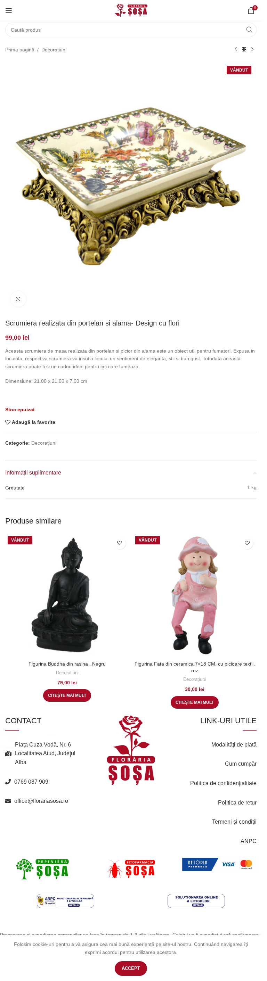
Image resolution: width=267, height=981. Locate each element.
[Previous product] (236, 50)
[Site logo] (131, 10)
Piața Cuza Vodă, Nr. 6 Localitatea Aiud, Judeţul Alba (45, 753)
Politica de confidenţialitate (223, 783)
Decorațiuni (53, 49)
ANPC (249, 841)
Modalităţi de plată (234, 745)
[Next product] (252, 50)
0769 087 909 (31, 782)
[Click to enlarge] (18, 299)
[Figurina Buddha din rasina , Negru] (67, 596)
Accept (131, 968)
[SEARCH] (249, 30)
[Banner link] (42, 869)
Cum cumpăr (241, 764)
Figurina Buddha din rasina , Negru (67, 664)
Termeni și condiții (234, 822)
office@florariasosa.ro (41, 801)
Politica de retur (237, 803)
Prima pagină (19, 49)
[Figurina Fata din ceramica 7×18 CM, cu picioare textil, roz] (195, 596)
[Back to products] (244, 50)
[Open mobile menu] (9, 10)
